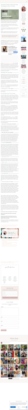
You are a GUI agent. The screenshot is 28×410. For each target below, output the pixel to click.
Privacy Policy (18, 408)
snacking (8, 262)
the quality (9, 42)
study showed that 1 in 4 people (8, 63)
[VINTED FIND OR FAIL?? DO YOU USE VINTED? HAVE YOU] (4, 361)
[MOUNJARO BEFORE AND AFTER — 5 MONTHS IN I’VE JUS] (17, 367)
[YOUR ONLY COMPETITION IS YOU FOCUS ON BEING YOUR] (4, 354)
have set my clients (8, 105)
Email (2, 321)
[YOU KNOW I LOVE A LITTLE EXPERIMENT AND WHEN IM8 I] (17, 374)
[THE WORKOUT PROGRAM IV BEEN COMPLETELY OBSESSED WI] (10, 361)
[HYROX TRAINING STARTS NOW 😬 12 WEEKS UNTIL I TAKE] (17, 361)
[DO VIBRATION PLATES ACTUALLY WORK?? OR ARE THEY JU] (24, 374)
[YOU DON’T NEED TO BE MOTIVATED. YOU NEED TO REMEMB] (17, 347)
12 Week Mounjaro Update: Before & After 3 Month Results (10, 278)
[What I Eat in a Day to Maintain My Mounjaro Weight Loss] (23, 49)
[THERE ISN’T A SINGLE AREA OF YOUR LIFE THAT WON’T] (10, 374)
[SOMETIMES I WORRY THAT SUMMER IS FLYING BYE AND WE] (24, 347)
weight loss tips (12, 262)
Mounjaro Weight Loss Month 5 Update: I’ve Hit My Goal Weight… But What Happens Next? (4, 279)
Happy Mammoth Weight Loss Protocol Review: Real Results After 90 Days (15, 279)
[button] (26, 401)
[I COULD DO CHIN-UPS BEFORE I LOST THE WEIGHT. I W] (10, 347)
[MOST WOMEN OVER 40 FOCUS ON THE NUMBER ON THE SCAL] (4, 374)
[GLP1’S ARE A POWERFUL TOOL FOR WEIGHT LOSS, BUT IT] (4, 347)
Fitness (24, 79)
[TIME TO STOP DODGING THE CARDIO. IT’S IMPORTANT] (24, 354)
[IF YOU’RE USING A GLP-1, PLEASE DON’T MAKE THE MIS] (10, 367)
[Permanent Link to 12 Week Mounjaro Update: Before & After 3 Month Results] (9, 275)
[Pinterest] (23, 29)
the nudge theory (12, 116)
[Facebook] (22, 29)
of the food (13, 42)
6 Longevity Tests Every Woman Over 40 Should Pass (9, 244)
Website (2, 325)
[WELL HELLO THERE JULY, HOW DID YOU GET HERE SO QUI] (24, 367)
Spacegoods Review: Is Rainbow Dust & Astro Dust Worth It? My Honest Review (23, 61)
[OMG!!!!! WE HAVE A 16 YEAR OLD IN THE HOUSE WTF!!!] (10, 354)
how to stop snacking (4, 262)
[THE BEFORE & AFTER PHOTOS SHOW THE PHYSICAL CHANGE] (17, 354)
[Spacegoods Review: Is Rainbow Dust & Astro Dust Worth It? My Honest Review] (23, 57)
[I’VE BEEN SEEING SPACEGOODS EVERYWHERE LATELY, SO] (24, 361)
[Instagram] (25, 29)
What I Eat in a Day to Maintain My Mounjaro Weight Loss (9, 239)
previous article (4, 85)
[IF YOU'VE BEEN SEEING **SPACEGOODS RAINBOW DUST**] (4, 367)
